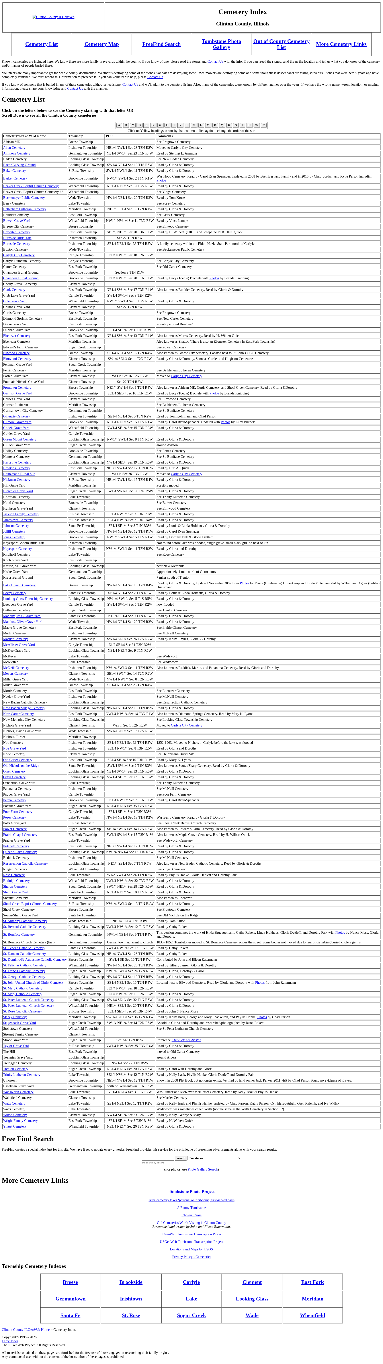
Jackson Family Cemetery (21, 514)
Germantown (70, 1299)
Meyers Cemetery (15, 673)
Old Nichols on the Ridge (21, 765)
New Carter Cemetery (18, 714)
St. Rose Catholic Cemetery (22, 1011)
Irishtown (131, 1299)
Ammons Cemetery (16, 153)
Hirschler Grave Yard (18, 491)
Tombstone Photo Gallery (221, 44)
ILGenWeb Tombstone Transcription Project (191, 1234)
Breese (70, 1282)
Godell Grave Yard (16, 428)
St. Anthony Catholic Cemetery (25, 921)
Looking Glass (252, 1299)
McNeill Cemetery (16, 668)
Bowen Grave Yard (16, 220)
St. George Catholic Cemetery (24, 977)
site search (147, 1162)
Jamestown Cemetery (18, 520)
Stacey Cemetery (15, 1017)
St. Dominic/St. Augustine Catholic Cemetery (35, 959)
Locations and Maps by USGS (191, 1249)
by (158, 1162)
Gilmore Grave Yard (17, 422)
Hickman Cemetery (16, 479)
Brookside (131, 1282)
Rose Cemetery (14, 875)
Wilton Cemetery (15, 1115)
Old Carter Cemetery (17, 760)
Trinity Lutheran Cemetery (21, 1074)
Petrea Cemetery (14, 800)
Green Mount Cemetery (19, 439)
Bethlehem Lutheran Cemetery (24, 209)
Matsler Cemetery (15, 639)
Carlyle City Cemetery (19, 255)
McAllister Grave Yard (19, 645)
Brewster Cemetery (16, 232)
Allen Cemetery (14, 147)
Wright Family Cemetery (20, 1120)
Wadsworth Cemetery (18, 1092)
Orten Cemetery (14, 777)
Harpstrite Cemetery (17, 462)
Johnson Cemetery (16, 525)
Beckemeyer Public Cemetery (24, 197)
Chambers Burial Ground (21, 278)
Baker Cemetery (14, 170)
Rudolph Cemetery (16, 881)
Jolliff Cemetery (14, 531)
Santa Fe (70, 1315)
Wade (252, 1315)
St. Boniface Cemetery (19, 934)
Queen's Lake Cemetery (20, 852)
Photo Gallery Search (203, 1169)
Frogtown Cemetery (17, 387)
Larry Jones (10, 1341)
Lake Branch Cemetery (19, 585)
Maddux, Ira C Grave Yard (22, 616)
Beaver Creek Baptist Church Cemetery (31, 186)
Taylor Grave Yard (16, 1046)
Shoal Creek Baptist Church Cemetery (30, 904)
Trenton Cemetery (15, 1069)
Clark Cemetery (14, 290)
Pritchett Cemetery (16, 846)
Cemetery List (41, 44)
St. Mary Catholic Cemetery (22, 988)
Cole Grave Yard (15, 301)
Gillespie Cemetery (16, 416)
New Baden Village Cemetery (24, 708)
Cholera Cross (191, 1215)
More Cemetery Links (341, 44)
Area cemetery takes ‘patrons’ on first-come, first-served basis (191, 1200)
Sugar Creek (191, 1315)
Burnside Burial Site (17, 238)
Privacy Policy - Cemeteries (191, 1257)
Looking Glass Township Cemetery (28, 599)
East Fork (312, 1282)
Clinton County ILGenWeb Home (26, 1329)
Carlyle (191, 1282)
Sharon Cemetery (15, 886)
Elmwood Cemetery (17, 359)
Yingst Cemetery (15, 1126)
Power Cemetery (15, 829)
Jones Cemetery (14, 537)
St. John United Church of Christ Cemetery (33, 982)
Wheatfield (312, 1315)
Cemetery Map (101, 44)
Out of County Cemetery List (281, 44)
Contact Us (215, 61)
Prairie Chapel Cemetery (20, 835)
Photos (161, 180)
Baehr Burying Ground (19, 165)
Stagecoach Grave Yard (19, 1023)
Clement (252, 1282)
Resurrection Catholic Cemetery (25, 863)
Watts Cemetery (14, 1103)
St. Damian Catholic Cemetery (24, 954)
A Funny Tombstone (191, 1207)
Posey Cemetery (14, 817)
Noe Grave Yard (14, 748)
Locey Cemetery (14, 593)
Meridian (312, 1299)
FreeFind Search (161, 44)
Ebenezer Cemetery (17, 336)
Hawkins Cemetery (16, 468)
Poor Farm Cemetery (17, 811)
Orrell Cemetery (14, 771)
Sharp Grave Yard (15, 892)
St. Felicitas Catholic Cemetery (24, 965)
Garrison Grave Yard (17, 393)
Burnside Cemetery (16, 243)
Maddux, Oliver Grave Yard (22, 622)
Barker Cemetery (15, 178)
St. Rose (131, 1315)
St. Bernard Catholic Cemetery (24, 927)
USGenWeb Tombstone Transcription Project (191, 1242)
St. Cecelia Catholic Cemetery (24, 948)
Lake (191, 1299)
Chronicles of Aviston (186, 1040)
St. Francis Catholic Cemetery (24, 971)
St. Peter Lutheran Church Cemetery (28, 1000)
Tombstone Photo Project (192, 1191)
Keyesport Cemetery (17, 549)
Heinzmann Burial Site (19, 474)
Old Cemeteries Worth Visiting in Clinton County (191, 1223)
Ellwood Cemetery (16, 353)
